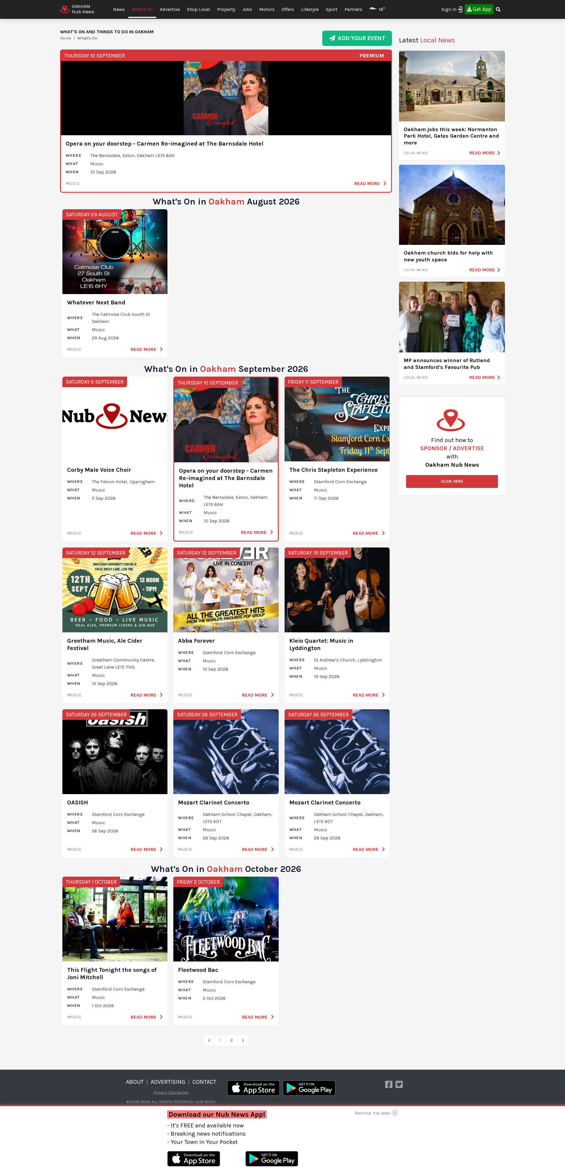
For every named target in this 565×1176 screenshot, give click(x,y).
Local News (416, 153)
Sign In (448, 9)
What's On (142, 9)
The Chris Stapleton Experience (333, 469)
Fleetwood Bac (198, 969)
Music (73, 183)
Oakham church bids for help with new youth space (448, 256)
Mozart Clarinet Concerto (213, 802)
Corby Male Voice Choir (99, 469)
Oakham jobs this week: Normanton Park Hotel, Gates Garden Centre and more (451, 136)
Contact (204, 1081)
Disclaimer (178, 1092)
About (135, 1081)
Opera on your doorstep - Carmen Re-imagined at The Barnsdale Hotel (164, 143)
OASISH (77, 802)
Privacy (160, 1092)
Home (65, 38)
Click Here (452, 481)
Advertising (168, 1081)
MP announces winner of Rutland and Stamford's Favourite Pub (447, 363)
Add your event (360, 38)
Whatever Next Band (96, 302)
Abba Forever (196, 640)
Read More (367, 183)
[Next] (243, 1040)
